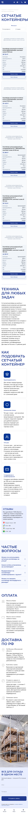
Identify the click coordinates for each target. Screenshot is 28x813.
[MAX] (17, 2)
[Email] (25, 2)
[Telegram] (14, 2)
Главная (3, 9)
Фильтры (13, 25)
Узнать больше (14, 77)
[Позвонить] (21, 2)
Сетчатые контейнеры (7, 11)
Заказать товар (14, 74)
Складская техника (12, 9)
